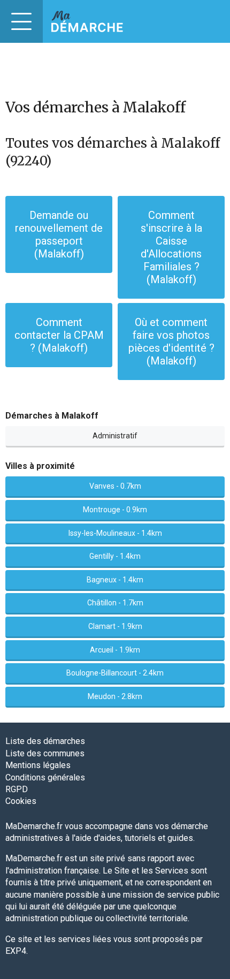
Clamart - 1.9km (115, 626)
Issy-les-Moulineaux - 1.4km (115, 533)
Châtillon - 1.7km (115, 602)
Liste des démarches (45, 741)
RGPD (16, 789)
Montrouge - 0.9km (115, 509)
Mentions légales (38, 765)
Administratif (115, 435)
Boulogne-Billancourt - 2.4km (115, 673)
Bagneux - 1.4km (115, 579)
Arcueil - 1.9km (115, 650)
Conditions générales (45, 777)
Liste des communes (45, 753)
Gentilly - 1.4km (115, 556)
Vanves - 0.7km (115, 486)
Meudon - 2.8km (115, 696)
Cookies (20, 801)
